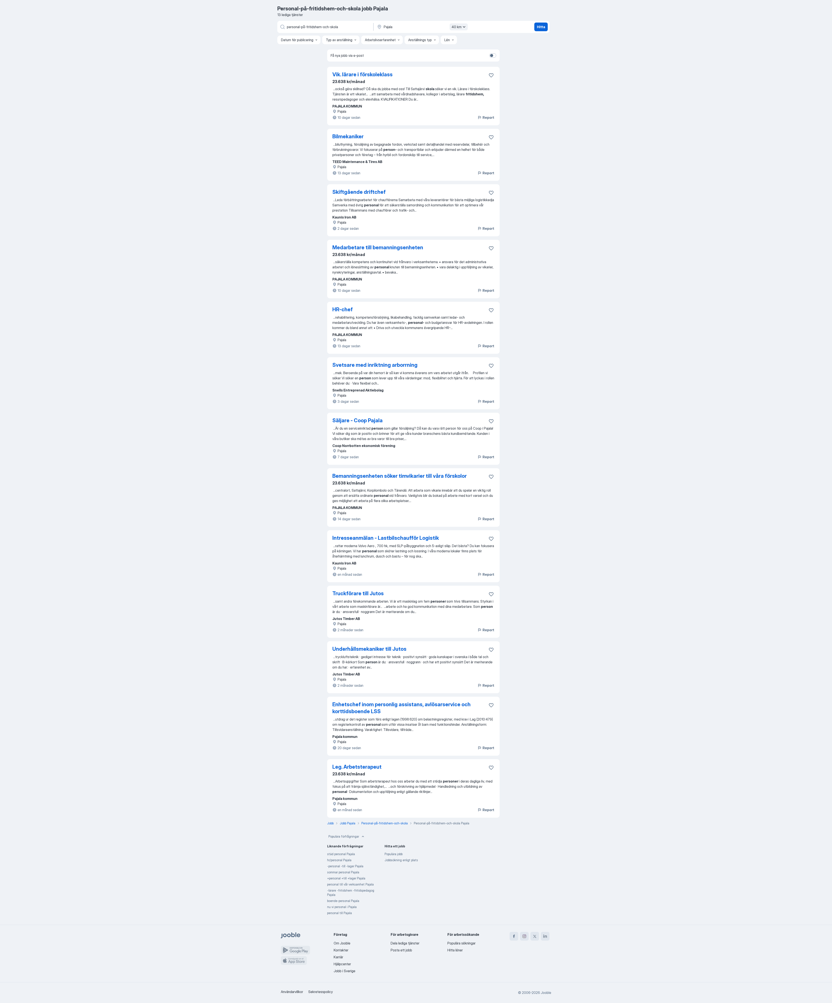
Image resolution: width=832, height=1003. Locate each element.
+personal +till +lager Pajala (346, 878)
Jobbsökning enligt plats (401, 860)
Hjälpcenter (342, 964)
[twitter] (534, 936)
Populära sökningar (461, 943)
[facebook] (514, 936)
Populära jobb (394, 854)
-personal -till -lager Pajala (345, 866)
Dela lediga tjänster (405, 943)
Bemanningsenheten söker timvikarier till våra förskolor (399, 476)
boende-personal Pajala (343, 901)
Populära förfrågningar (343, 836)
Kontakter (341, 950)
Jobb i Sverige (344, 971)
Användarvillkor (292, 992)
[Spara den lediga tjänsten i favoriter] (491, 75)
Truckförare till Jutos (358, 593)
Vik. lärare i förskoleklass (362, 74)
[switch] (492, 55)
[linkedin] (545, 936)
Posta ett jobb (401, 950)
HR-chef (342, 309)
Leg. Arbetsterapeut (357, 767)
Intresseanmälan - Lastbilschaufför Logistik (385, 538)
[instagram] (524, 936)
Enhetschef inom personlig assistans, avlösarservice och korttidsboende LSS (401, 707)
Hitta (541, 27)
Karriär (338, 957)
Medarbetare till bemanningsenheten (377, 247)
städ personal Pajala (341, 854)
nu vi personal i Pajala (342, 907)
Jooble (546, 992)
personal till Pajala (339, 913)
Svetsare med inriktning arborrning (375, 365)
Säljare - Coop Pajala (357, 420)
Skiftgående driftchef (359, 192)
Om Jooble (342, 943)
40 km (457, 27)
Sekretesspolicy (320, 992)
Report (488, 117)
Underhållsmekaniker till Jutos (369, 649)
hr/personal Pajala (339, 860)
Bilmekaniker (348, 136)
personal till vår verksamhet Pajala (350, 884)
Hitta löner (455, 950)
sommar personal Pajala (343, 872)
